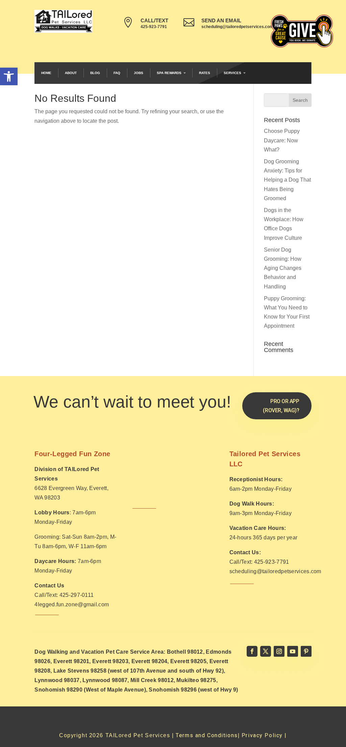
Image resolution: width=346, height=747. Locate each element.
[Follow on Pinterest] (306, 651)
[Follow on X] (265, 651)
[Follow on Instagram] (279, 651)
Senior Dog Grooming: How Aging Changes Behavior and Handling (282, 268)
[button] (9, 76)
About (71, 73)
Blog (95, 73)
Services (232, 73)
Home (46, 73)
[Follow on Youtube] (292, 651)
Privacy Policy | (264, 735)
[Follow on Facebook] (252, 651)
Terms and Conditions (207, 735)
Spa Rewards (169, 73)
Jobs (138, 73)
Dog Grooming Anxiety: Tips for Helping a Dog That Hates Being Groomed (287, 180)
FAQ (117, 73)
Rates (204, 73)
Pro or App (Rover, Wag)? (281, 406)
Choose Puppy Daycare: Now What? (282, 140)
